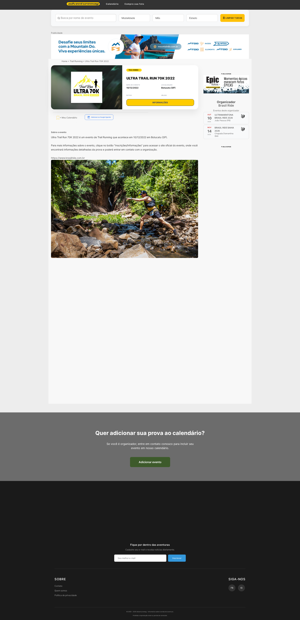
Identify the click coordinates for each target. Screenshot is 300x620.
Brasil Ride (226, 103)
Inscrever (176, 558)
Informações (160, 102)
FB (232, 588)
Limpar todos (233, 18)
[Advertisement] (226, 200)
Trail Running (76, 61)
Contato (58, 586)
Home (64, 61)
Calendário (112, 4)
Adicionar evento (150, 462)
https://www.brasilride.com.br (68, 157)
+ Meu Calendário (68, 117)
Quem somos (61, 590)
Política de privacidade (66, 595)
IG (241, 588)
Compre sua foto (134, 4)
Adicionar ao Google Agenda (101, 117)
